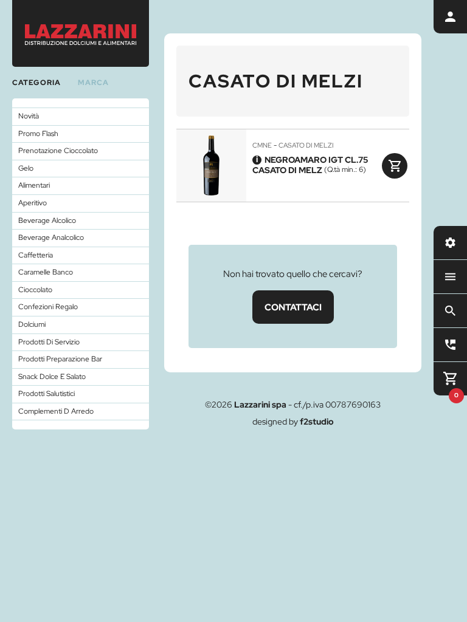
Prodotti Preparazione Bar (60, 359)
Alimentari (34, 185)
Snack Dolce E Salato (52, 376)
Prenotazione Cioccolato (58, 151)
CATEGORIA (36, 82)
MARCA (93, 82)
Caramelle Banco (45, 272)
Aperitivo (32, 203)
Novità (28, 116)
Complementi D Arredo (56, 411)
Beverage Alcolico (47, 220)
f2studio (317, 421)
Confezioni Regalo (48, 307)
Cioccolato (35, 290)
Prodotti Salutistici (46, 393)
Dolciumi (32, 324)
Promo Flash (38, 133)
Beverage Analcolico (51, 237)
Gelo (25, 168)
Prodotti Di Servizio (49, 342)
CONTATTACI (293, 307)
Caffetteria (35, 255)
